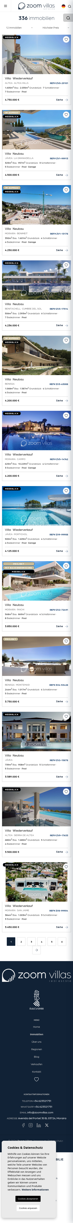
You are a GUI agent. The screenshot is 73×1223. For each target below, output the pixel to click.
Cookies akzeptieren (28, 1198)
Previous (5, 56)
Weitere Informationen (35, 1189)
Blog (36, 1056)
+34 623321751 (42, 1100)
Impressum (40, 1140)
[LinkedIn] (39, 1125)
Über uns (36, 1041)
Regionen (36, 1049)
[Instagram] (31, 1125)
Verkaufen (36, 1064)
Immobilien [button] (36, 1034)
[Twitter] (47, 1125)
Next (67, 56)
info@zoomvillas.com (40, 1112)
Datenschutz (55, 1140)
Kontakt (36, 1071)
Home (36, 1026)
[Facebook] (23, 1125)
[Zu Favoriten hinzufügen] (66, 39)
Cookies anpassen (28, 1208)
